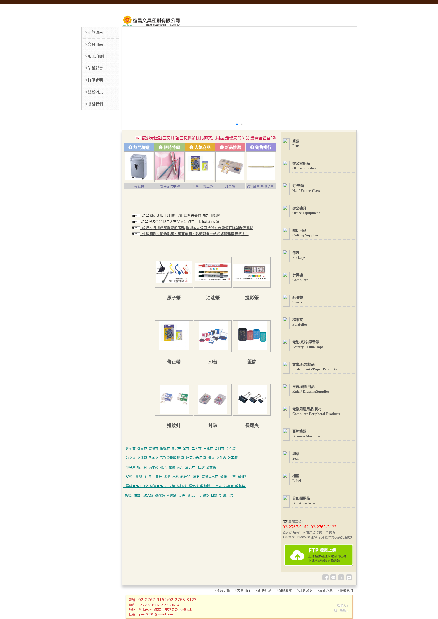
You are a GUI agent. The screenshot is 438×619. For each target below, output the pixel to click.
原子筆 (174, 297)
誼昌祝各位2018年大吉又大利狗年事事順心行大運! (181, 222)
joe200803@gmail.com (156, 614)
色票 (148, 476)
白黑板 (217, 486)
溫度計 (192, 495)
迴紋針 (174, 425)
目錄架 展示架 (222, 495)
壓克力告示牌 (196, 458)
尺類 (129, 476)
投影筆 (252, 297)
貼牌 (180, 458)
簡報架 (240, 486)
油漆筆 (213, 297)
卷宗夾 (176, 448)
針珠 (212, 425)
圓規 (139, 476)
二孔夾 (197, 448)
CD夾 (144, 486)
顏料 (167, 476)
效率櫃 (233, 458)
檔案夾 (142, 448)
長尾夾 (252, 425)
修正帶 (174, 362)
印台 (212, 362)
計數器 (205, 495)
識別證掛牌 (168, 458)
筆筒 (252, 362)
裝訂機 (182, 486)
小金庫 (131, 467)
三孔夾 (208, 448)
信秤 (181, 495)
